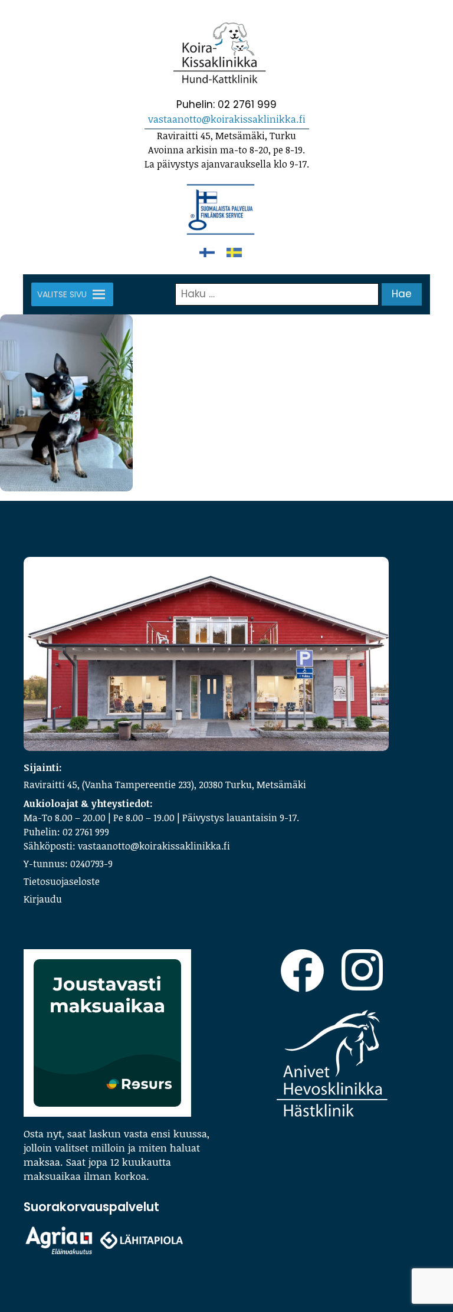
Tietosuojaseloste (62, 881)
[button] (62, 294)
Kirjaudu (43, 899)
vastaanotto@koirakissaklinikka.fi (227, 119)
